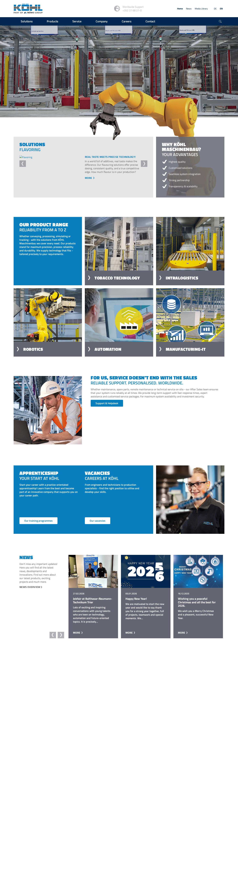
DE (215, 8)
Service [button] (76, 21)
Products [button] (52, 21)
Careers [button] (126, 21)
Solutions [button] (27, 21)
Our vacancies (97, 528)
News (189, 8)
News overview (29, 594)
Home (180, 8)
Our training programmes (38, 528)
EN (221, 8)
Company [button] (102, 21)
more (89, 185)
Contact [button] (150, 21)
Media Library (201, 8)
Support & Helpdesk (107, 410)
